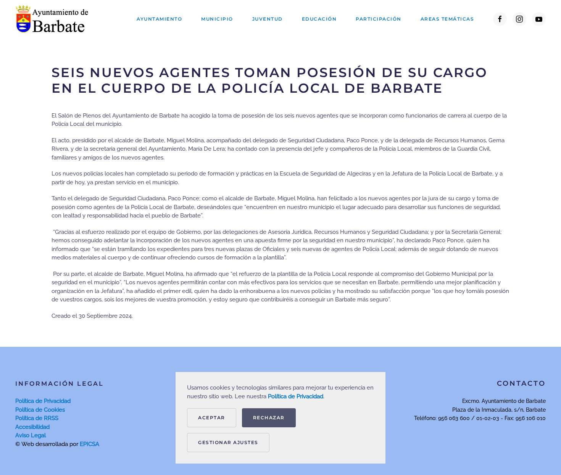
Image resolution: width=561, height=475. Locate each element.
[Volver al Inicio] (53, 19)
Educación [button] (319, 19)
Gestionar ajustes (228, 442)
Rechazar (269, 417)
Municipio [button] (217, 19)
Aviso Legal (30, 435)
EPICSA (89, 444)
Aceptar (211, 417)
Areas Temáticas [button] (447, 19)
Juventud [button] (267, 19)
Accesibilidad (32, 426)
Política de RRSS (36, 418)
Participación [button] (378, 19)
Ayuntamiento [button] (159, 19)
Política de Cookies (40, 409)
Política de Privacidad (43, 401)
